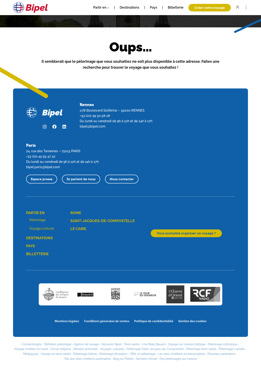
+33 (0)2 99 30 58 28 (95, 116)
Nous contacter (122, 179)
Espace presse (41, 179)
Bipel (52, 112)
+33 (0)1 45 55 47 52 (40, 156)
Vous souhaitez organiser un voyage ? (186, 233)
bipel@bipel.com (92, 126)
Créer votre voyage (210, 8)
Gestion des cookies (192, 321)
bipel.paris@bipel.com (43, 167)
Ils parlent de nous (81, 179)
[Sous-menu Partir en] (108, 7)
